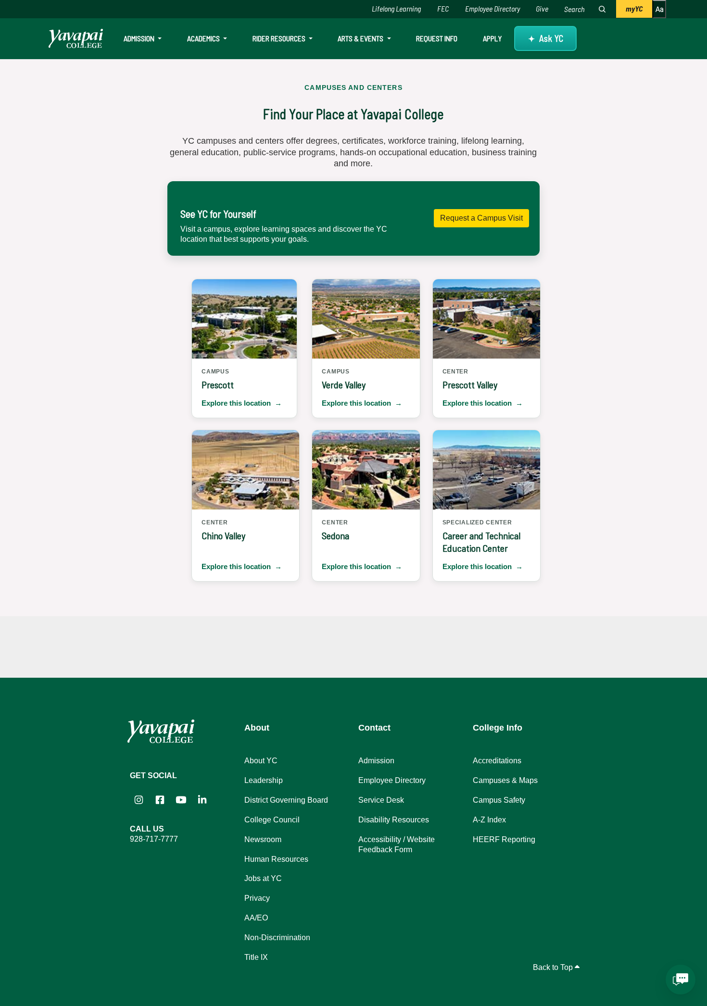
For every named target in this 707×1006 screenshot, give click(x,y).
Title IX (256, 957)
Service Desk (381, 800)
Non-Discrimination (277, 937)
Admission (140, 38)
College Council (272, 820)
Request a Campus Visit (481, 218)
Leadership (263, 780)
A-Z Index (489, 820)
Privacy (257, 898)
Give (542, 8)
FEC (443, 8)
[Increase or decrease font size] (659, 9)
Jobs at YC (263, 878)
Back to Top (554, 967)
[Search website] (602, 9)
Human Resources (276, 859)
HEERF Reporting (504, 839)
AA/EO (256, 918)
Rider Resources (279, 38)
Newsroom (262, 839)
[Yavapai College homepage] (76, 38)
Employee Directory (492, 8)
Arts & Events (361, 38)
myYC (634, 8)
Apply (492, 38)
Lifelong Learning (396, 8)
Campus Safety (499, 800)
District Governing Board (286, 800)
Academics (204, 38)
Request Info (436, 38)
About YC (261, 761)
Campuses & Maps (505, 780)
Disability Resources (393, 820)
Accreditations (497, 761)
